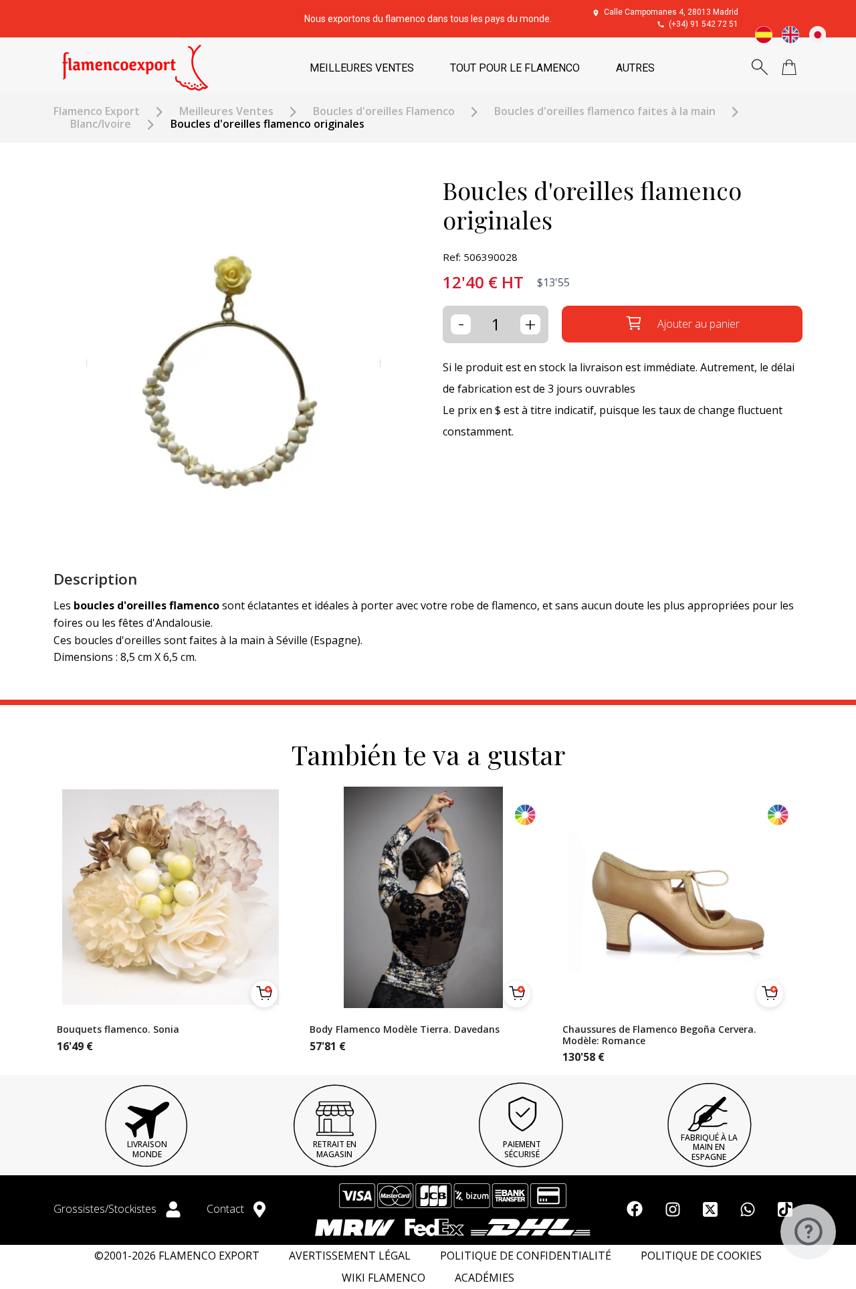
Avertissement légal (350, 1256)
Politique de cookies (701, 1256)
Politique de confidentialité (525, 1256)
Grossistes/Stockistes (106, 1208)
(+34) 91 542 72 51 (703, 24)
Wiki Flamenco (383, 1278)
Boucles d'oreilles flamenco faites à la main (605, 111)
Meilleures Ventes (226, 111)
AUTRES (635, 68)
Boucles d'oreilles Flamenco (384, 111)
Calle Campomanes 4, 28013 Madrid (671, 12)
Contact (227, 1208)
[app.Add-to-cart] (264, 994)
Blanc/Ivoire (100, 124)
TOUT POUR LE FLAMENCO (515, 68)
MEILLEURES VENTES (362, 68)
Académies (484, 1278)
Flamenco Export (97, 111)
